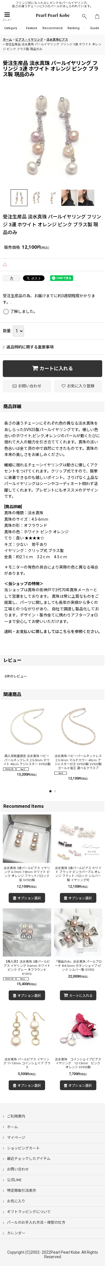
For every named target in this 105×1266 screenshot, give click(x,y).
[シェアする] (11, 278)
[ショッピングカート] (97, 16)
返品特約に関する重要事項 (29, 347)
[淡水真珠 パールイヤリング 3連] (52, 135)
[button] (7, 16)
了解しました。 (24, 311)
